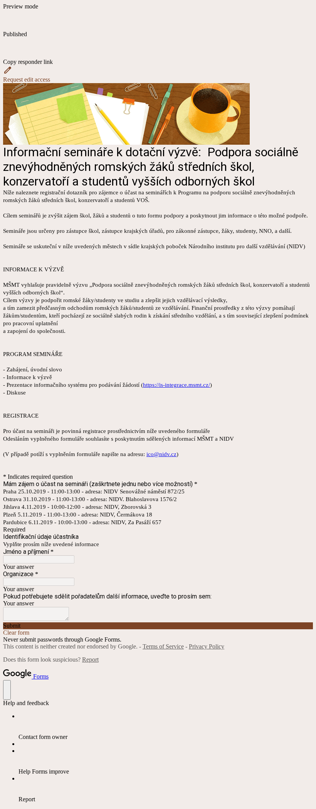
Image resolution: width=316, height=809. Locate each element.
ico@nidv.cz (161, 454)
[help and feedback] (7, 690)
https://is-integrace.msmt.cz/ (176, 385)
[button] (158, 51)
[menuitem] (165, 726)
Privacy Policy (206, 646)
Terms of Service (163, 646)
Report (90, 659)
